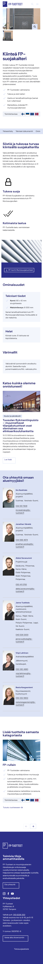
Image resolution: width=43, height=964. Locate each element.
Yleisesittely (8, 131)
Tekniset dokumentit (24, 131)
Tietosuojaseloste (21, 949)
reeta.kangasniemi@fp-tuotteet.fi (26, 703)
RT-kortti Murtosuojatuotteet (20, 270)
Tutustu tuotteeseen (11, 807)
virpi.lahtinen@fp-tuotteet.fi (23, 674)
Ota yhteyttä (9, 884)
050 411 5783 (21, 584)
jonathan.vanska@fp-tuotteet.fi (25, 545)
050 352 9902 (22, 698)
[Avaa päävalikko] (37, 4)
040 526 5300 (22, 635)
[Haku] (32, 4)
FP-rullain (9, 765)
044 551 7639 (21, 506)
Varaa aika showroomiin (14, 937)
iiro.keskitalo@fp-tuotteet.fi (23, 511)
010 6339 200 (19, 915)
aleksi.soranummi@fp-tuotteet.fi (25, 590)
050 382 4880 (22, 669)
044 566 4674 (22, 540)
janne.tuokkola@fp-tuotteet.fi (24, 640)
